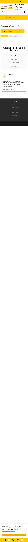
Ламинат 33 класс (14, 112)
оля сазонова (10, 74)
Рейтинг (10, 7)
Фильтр (6, 36)
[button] (12, 94)
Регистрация (23, 1)
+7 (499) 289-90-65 (20, 5)
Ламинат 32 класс (14, 110)
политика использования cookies (10, 530)
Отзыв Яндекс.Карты (7, 89)
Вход (18, 1)
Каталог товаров (10, 18)
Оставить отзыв (14, 66)
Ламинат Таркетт (14, 117)
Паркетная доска (14, 107)
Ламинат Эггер (14, 115)
